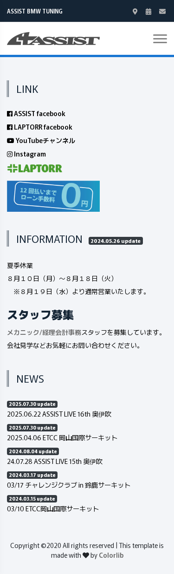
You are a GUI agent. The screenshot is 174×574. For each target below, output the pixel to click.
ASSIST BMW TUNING (35, 11)
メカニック (23, 332)
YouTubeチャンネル (44, 140)
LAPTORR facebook (42, 126)
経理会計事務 (61, 332)
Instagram (29, 153)
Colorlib (111, 555)
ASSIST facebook (39, 113)
